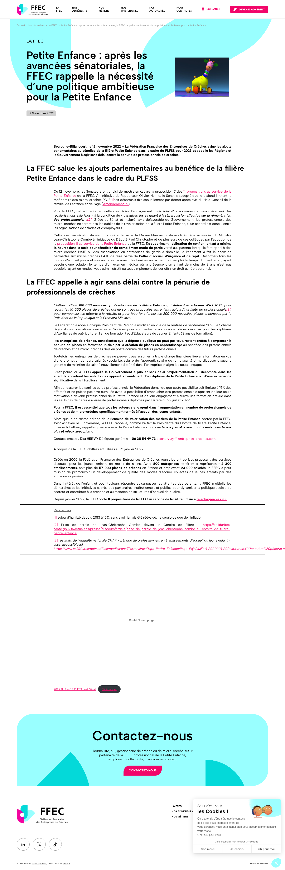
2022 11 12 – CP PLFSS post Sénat (75, 689)
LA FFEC (59, 9)
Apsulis (66, 863)
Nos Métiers (104, 9)
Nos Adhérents (79, 9)
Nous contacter (184, 9)
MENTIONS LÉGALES (259, 863)
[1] (112, 200)
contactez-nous (142, 770)
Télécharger (109, 689)
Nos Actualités (157, 9)
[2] (56, 525)
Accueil (21, 25)
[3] (228, 309)
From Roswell (39, 863)
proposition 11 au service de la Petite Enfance (91, 244)
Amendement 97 (116, 204)
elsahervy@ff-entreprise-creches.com (186, 439)
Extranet (213, 9)
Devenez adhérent (252, 9)
